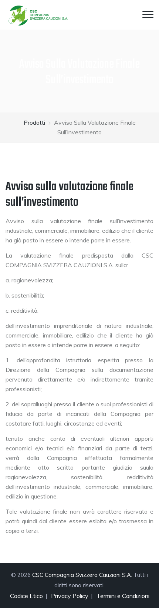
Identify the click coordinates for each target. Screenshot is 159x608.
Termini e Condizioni (123, 595)
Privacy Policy (69, 595)
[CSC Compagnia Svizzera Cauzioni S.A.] (39, 15)
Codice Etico (26, 595)
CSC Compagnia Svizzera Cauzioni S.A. (82, 574)
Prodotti (34, 122)
